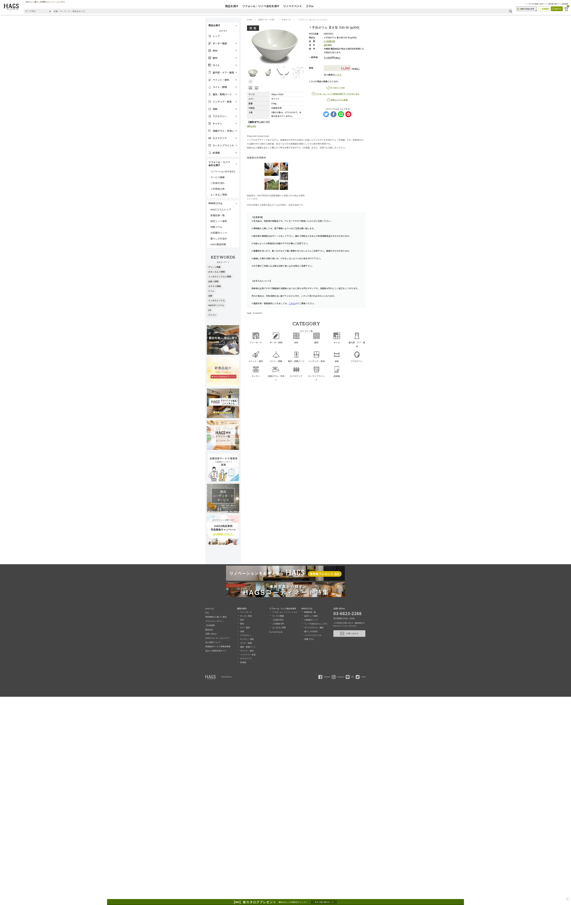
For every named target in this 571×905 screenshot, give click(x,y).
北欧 (210, 295)
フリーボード (246, 612)
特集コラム (216, 227)
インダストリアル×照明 (219, 276)
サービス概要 (217, 177)
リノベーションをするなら (222, 171)
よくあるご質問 (218, 194)
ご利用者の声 (217, 189)
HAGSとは (209, 608)
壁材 (242, 623)
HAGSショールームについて (217, 638)
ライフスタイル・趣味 (314, 627)
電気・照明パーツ (248, 646)
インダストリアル (216, 300)
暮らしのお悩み (218, 238)
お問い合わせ (211, 633)
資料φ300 (251, 126)
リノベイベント (292, 6)
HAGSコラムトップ (220, 209)
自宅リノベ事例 (218, 221)
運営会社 (209, 629)
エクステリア (246, 658)
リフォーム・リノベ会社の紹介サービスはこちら (337, 93)
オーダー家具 (246, 615)
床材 (242, 619)
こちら (338, 74)
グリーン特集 (214, 267)
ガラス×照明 (214, 286)
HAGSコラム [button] (215, 203)
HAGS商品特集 (218, 244)
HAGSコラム (307, 608)
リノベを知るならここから (315, 623)
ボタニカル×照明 (216, 271)
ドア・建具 (245, 627)
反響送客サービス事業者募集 (217, 646)
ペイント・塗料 (247, 650)
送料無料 (328, 44)
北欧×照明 (213, 281)
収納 (242, 631)
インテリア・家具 (248, 654)
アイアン (212, 314)
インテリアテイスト (313, 635)
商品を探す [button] (214, 25)
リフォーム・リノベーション (284, 612)
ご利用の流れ (217, 183)
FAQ (207, 612)
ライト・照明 (246, 643)
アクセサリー (246, 635)
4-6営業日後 (329, 41)
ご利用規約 (210, 625)
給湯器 (243, 662)
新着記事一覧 (217, 215)
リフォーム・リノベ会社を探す (261, 6)
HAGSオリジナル (216, 305)
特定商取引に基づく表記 (215, 616)
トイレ (211, 290)
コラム (310, 6)
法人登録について (213, 642)
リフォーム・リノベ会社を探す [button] (219, 163)
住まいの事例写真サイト (215, 650)
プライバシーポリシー (215, 621)
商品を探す (232, 6)
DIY (209, 310)
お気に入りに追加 (339, 99)
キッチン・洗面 (247, 639)
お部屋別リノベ (218, 232)
